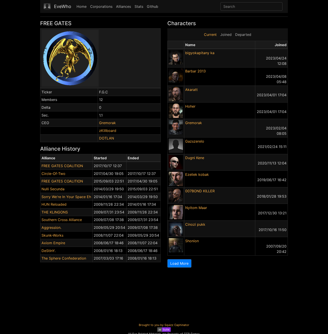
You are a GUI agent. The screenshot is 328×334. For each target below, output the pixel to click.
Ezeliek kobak (197, 174)
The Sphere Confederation (64, 258)
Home (82, 6)
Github (152, 6)
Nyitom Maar (196, 207)
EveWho (62, 6)
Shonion (192, 241)
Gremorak (107, 123)
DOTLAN (106, 138)
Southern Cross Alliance (62, 219)
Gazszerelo (194, 141)
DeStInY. (49, 250)
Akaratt (191, 89)
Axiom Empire (53, 243)
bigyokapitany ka (199, 53)
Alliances (123, 6)
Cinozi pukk (195, 224)
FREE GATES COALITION (62, 166)
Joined (226, 34)
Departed (243, 34)
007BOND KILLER (200, 191)
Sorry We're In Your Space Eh (66, 197)
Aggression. (51, 227)
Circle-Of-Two (53, 173)
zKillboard (107, 130)
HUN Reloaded (54, 204)
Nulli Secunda (53, 189)
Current (210, 34)
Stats (139, 6)
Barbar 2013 (195, 71)
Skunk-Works (52, 235)
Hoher (190, 106)
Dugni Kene (194, 158)
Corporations (101, 6)
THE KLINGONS (55, 212)
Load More (179, 263)
